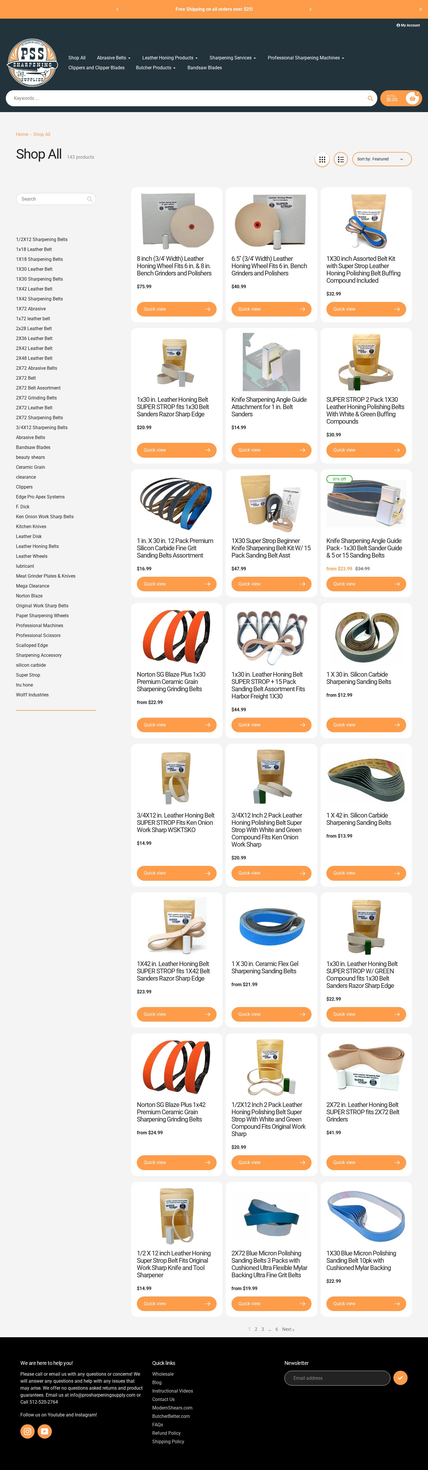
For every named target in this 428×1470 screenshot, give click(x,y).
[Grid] (322, 159)
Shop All (41, 134)
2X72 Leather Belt (34, 408)
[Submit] (400, 1378)
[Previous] (118, 9)
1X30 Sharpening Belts (39, 279)
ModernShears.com (172, 1408)
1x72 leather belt (33, 318)
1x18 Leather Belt (34, 249)
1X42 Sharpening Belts (39, 299)
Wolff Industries (32, 695)
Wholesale (163, 1374)
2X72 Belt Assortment (38, 388)
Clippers (24, 487)
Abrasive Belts (30, 437)
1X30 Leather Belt (34, 269)
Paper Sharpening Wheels (42, 615)
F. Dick (22, 507)
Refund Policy (166, 1433)
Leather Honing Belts (37, 546)
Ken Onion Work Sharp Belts (45, 516)
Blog (157, 1382)
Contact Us (163, 1399)
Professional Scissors (38, 635)
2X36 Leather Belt (34, 338)
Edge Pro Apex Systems (40, 497)
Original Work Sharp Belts (42, 605)
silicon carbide (31, 665)
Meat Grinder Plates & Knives (45, 576)
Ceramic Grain (30, 467)
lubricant (25, 566)
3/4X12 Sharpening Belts (42, 427)
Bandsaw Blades (33, 447)
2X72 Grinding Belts (36, 398)
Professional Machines (39, 625)
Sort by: (364, 159)
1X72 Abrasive (31, 309)
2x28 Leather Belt (34, 328)
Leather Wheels (31, 556)
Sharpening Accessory (39, 655)
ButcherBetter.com (171, 1416)
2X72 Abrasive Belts (36, 368)
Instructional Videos (172, 1391)
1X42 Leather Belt (34, 289)
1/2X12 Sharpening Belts (42, 239)
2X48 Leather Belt (34, 358)
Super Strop (28, 675)
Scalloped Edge (32, 645)
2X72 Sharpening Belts (39, 417)
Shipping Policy (168, 1441)
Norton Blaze (29, 596)
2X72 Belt (26, 378)
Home (22, 134)
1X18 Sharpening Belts (39, 259)
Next (286, 1329)
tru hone (24, 685)
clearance (26, 477)
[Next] (310, 9)
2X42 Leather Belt (34, 348)
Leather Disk (29, 536)
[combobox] (56, 199)
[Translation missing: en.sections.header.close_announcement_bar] (421, 9)
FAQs (157, 1424)
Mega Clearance (32, 586)
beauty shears (30, 457)
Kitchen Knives (31, 526)
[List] (341, 159)
